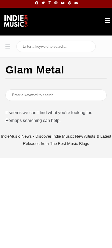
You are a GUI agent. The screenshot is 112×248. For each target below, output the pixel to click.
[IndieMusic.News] (15, 22)
